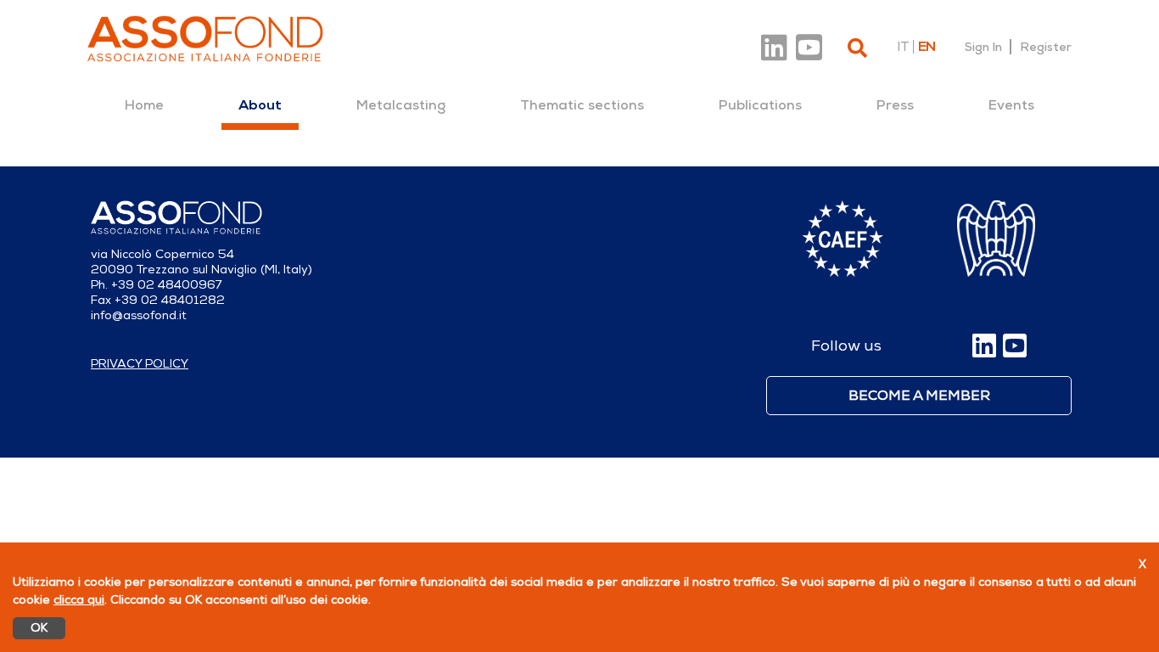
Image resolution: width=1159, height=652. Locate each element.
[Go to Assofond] (205, 38)
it (903, 46)
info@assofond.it (139, 315)
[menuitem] (144, 105)
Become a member (919, 395)
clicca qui (78, 600)
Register (1046, 46)
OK (39, 628)
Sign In (983, 46)
